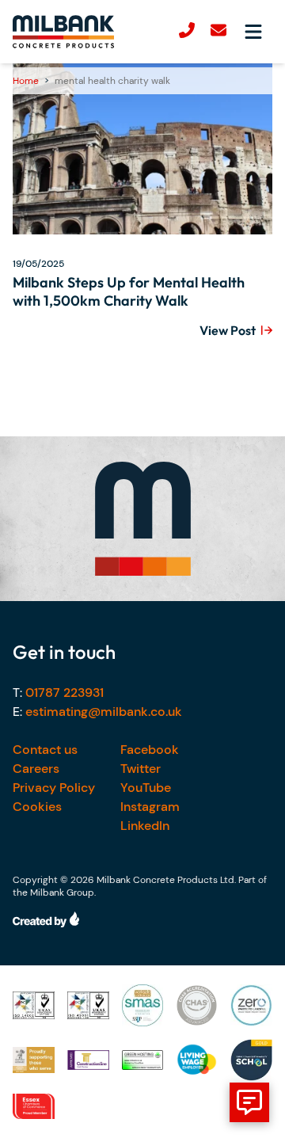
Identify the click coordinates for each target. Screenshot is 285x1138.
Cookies (37, 806)
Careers (36, 768)
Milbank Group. (63, 892)
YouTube (145, 787)
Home (26, 80)
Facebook (149, 749)
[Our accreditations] (34, 1005)
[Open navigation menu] (253, 32)
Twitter (140, 768)
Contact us (45, 749)
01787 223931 (64, 692)
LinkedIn (144, 825)
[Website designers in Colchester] (142, 919)
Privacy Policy (54, 787)
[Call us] (187, 32)
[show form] (249, 1102)
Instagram (150, 806)
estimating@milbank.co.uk (103, 711)
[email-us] (218, 32)
